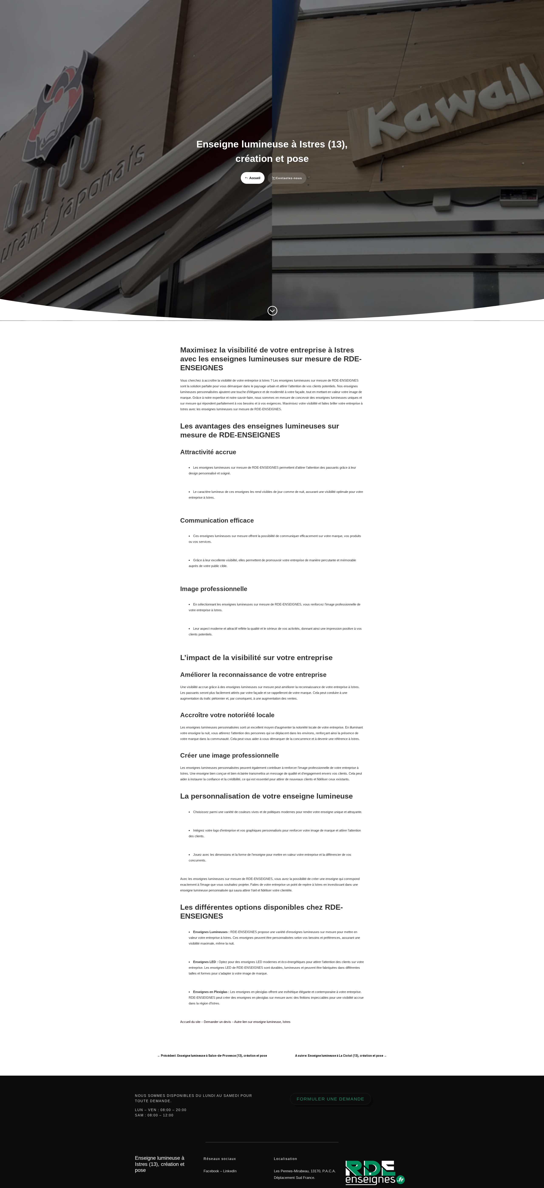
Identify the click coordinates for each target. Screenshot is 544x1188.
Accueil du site (190, 1022)
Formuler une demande (330, 1098)
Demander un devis (217, 1022)
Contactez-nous (289, 178)
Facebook (211, 1171)
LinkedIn (230, 1171)
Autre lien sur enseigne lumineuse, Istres (262, 1022)
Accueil (254, 178)
